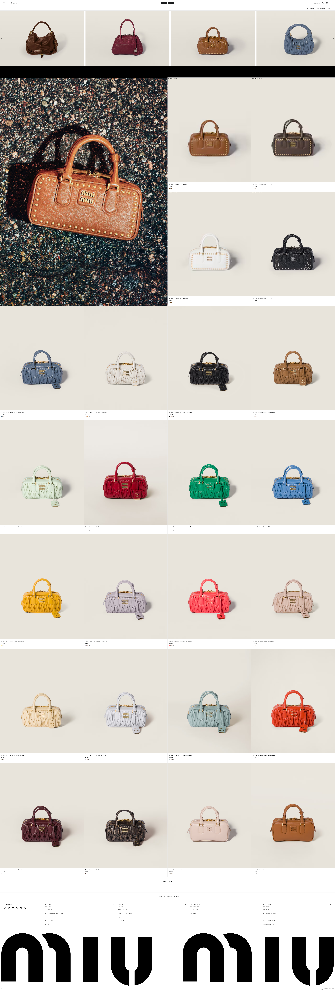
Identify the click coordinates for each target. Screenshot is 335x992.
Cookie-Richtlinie (267, 917)
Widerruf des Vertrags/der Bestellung (274, 928)
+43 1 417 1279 (48, 909)
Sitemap (47, 924)
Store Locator (49, 920)
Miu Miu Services (122, 909)
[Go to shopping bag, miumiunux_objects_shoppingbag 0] (331, 3)
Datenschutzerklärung (269, 913)
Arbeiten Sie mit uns (196, 917)
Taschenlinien (168, 896)
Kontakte (48, 917)
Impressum (266, 909)
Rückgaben (121, 920)
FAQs (119, 917)
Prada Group (194, 909)
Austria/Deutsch (329, 988)
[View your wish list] (327, 3)
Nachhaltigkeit (194, 913)
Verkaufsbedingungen (269, 924)
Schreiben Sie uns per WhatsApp (54, 913)
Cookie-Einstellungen (269, 920)
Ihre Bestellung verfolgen (125, 913)
